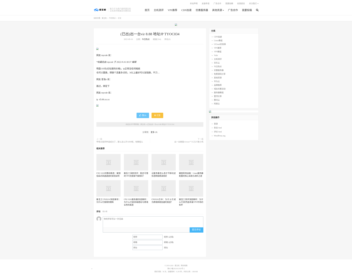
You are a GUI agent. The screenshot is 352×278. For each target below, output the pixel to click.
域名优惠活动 (220, 89)
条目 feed (218, 128)
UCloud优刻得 (220, 44)
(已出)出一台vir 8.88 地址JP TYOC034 (149, 34)
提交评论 (196, 229)
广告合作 (233, 10)
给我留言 (241, 3)
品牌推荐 (218, 85)
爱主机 (100, 10)
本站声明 (194, 3)
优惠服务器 (202, 10)
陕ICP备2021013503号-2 (176, 269)
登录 (216, 124)
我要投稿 (247, 10)
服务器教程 (219, 93)
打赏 (158, 115)
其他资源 (217, 10)
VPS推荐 (172, 10)
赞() (144, 115)
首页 (147, 10)
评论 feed (218, 132)
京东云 (217, 63)
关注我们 (253, 3)
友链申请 (205, 3)
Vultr (216, 55)
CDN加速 (186, 10)
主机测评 (159, 10)
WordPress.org (219, 136)
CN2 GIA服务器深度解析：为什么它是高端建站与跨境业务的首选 (136, 202)
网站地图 (184, 266)
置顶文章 (218, 96)
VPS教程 (217, 52)
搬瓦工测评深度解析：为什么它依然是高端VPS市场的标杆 (191, 202)
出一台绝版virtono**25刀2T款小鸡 (188, 142)
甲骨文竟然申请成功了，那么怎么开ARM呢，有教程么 (119, 142)
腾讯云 (217, 100)
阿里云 (217, 104)
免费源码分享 (220, 74)
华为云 (217, 81)
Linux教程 (218, 40)
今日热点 (112, 18)
